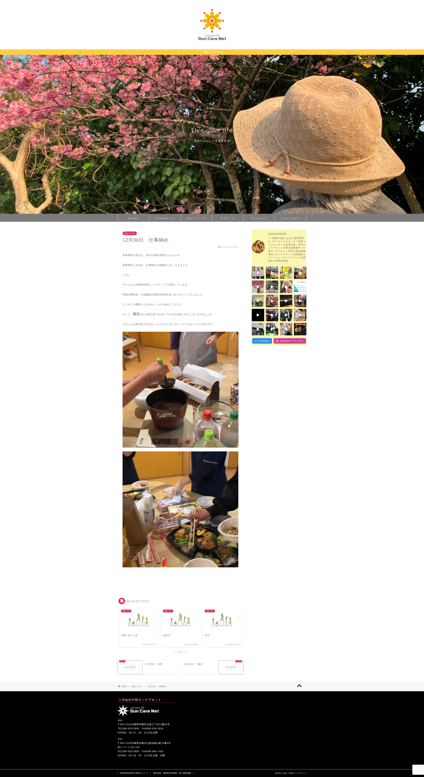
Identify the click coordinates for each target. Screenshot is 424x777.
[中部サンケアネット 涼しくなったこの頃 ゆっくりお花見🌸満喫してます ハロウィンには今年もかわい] (300, 315)
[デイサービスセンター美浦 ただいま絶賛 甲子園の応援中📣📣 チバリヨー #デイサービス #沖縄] (272, 272)
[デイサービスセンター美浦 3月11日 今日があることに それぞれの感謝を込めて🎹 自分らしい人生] (272, 287)
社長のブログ (129, 233)
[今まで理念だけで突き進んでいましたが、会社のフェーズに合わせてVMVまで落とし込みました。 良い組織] (300, 287)
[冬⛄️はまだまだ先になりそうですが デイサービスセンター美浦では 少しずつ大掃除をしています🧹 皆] (300, 301)
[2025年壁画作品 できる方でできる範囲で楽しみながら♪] (258, 287)
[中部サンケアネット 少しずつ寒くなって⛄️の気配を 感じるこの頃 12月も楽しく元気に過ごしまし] (258, 315)
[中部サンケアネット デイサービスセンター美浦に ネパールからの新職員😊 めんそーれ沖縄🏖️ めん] (258, 272)
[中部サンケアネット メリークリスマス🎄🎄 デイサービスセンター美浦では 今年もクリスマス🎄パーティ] (272, 301)
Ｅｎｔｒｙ (228, 218)
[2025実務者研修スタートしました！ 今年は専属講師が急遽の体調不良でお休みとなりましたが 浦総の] (300, 329)
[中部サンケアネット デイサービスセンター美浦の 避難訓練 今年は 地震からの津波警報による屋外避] (272, 315)
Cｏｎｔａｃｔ (290, 218)
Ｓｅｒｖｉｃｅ (196, 218)
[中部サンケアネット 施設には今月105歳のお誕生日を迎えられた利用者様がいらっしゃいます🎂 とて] (300, 272)
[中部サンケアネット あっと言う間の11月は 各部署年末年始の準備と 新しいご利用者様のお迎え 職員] (286, 315)
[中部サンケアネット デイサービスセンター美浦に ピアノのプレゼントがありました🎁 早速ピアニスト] (286, 301)
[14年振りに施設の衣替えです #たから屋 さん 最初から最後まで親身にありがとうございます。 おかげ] (258, 329)
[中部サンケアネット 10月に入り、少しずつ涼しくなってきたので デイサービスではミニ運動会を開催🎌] (272, 329)
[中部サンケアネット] (212, 40)
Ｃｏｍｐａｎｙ (165, 218)
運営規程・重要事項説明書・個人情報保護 (172, 773)
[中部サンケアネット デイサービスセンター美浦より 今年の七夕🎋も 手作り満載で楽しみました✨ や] (286, 272)
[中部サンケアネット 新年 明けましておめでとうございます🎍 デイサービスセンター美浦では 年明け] (258, 301)
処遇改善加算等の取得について (134, 773)
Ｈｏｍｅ (133, 218)
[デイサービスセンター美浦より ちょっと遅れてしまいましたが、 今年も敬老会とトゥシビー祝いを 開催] (286, 329)
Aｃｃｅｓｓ (259, 218)
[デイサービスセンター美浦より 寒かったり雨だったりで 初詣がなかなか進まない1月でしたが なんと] (286, 287)
